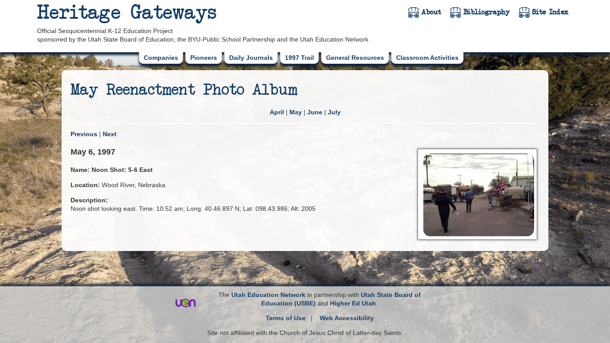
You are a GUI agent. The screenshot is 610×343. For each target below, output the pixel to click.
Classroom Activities (427, 57)
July (334, 112)
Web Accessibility (347, 318)
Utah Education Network (268, 294)
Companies (161, 57)
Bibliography (487, 12)
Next (110, 134)
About (431, 12)
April (277, 112)
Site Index (550, 12)
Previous (84, 134)
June (314, 112)
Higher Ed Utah (353, 303)
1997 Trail (299, 57)
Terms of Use (285, 318)
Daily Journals (251, 57)
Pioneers (203, 57)
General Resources (355, 57)
